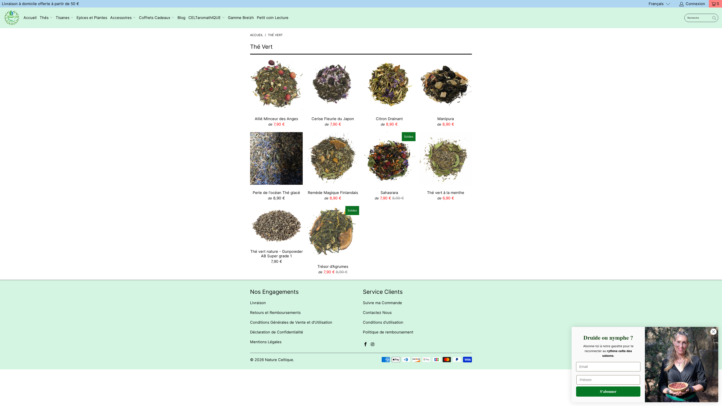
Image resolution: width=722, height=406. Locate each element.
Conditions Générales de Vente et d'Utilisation (291, 322)
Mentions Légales (265, 342)
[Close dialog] (713, 331)
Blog (181, 17)
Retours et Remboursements (275, 312)
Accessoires (121, 17)
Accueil (30, 17)
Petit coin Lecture (272, 17)
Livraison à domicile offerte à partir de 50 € (40, 4)
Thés (45, 17)
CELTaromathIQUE (205, 17)
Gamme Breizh (241, 17)
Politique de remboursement (388, 332)
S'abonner (608, 391)
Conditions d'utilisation (383, 322)
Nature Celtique (279, 360)
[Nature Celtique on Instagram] (373, 344)
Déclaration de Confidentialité (276, 332)
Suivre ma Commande (382, 303)
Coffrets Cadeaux (155, 17)
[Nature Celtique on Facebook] (366, 344)
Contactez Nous (377, 312)
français (656, 4)
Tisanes (63, 17)
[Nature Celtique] (12, 17)
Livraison (258, 303)
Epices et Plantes (92, 17)
